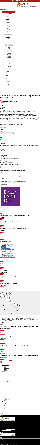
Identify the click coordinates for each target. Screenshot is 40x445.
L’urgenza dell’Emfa (4, 270)
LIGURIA (9, 48)
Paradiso (2, 263)
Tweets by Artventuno (4, 424)
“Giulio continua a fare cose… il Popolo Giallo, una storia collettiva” (13, 228)
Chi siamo (3, 439)
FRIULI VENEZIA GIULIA (9, 45)
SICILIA (9, 59)
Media (8, 68)
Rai (8, 69)
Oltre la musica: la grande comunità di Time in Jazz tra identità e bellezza (14, 345)
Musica (6, 78)
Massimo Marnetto (4, 265)
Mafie (8, 28)
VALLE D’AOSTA (9, 65)
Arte (6, 72)
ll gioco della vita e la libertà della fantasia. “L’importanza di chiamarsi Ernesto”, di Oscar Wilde (19, 355)
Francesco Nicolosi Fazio (5, 278)
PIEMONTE (9, 54)
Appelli (8, 35)
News (1, 213)
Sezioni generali (8, 13)
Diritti (8, 31)
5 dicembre (4, 139)
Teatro (6, 79)
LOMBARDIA (9, 50)
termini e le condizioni (13, 131)
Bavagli (8, 22)
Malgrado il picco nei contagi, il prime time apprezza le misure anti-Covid (16, 176)
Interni (7, 14)
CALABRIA (9, 41)
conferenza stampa (9, 139)
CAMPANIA (9, 42)
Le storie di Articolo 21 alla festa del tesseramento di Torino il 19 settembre (15, 215)
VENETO (9, 66)
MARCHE (9, 51)
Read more (2, 218)
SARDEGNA (9, 57)
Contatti (3, 441)
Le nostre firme (4, 440)
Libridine (6, 76)
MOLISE (9, 53)
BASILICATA (9, 39)
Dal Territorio (8, 37)
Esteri (7, 16)
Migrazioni (8, 32)
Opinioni (1, 261)
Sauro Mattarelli (4, 285)
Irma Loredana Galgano (5, 328)
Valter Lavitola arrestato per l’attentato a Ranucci (10, 221)
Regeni (14, 139)
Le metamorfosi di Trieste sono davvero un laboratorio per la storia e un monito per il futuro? (19, 326)
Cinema (6, 73)
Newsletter (8, 83)
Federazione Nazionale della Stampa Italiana (9, 101)
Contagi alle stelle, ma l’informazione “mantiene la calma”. (12, 170)
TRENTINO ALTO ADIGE (9, 62)
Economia (7, 20)
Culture (7, 19)
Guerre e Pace (8, 29)
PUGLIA (9, 56)
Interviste (8, 81)
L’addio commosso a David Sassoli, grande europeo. (11, 164)
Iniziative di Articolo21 (8, 34)
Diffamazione (8, 23)
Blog (1, 100)
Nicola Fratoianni (4, 272)
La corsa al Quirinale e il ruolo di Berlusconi (9, 158)
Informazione (7, 17)
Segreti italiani (8, 26)
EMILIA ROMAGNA (9, 44)
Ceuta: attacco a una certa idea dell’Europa (8, 283)
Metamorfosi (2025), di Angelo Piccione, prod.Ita (10, 336)
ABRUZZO (9, 38)
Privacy (3, 442)
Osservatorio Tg (4, 149)
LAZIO (9, 47)
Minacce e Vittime (8, 25)
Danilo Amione (3, 338)
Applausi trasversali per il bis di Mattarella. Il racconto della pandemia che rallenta (18, 152)
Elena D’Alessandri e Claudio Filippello (8, 347)
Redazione (3, 217)
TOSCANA (9, 60)
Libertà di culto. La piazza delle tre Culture (9, 276)
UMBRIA (9, 63)
